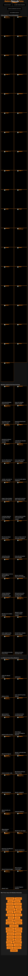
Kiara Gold (18, 939)
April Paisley (17, 947)
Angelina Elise (10, 906)
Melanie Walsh (10, 939)
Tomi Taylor (18, 898)
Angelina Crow (10, 934)
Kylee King (18, 934)
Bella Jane (17, 901)
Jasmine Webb (17, 945)
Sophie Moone (9, 920)
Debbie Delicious (17, 942)
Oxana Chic (11, 917)
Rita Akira (9, 942)
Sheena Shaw (10, 936)
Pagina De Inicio (7, 4)
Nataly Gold (18, 936)
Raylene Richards (14, 925)
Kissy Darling (9, 904)
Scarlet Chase (18, 928)
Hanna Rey (10, 912)
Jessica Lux (10, 945)
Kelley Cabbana (10, 928)
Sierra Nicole (18, 914)
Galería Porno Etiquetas (19, 4)
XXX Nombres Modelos (14, 12)
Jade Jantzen (17, 904)
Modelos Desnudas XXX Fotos (14, 8)
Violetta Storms (10, 931)
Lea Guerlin (18, 906)
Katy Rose (10, 901)
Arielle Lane (18, 931)
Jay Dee (17, 917)
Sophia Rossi (18, 923)
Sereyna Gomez (10, 914)
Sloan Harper (13, 950)
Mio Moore (19, 909)
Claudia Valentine (10, 909)
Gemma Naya (17, 912)
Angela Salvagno (10, 923)
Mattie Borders (10, 898)
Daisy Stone (10, 947)
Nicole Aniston (18, 920)
